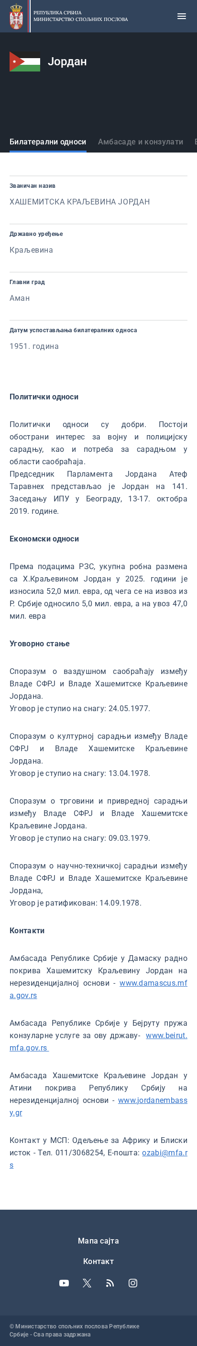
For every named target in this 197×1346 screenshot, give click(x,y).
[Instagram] (133, 1283)
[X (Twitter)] (87, 1283)
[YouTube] (64, 1283)
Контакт (98, 1261)
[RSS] (110, 1283)
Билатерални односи (48, 141)
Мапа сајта (98, 1240)
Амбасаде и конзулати (140, 141)
